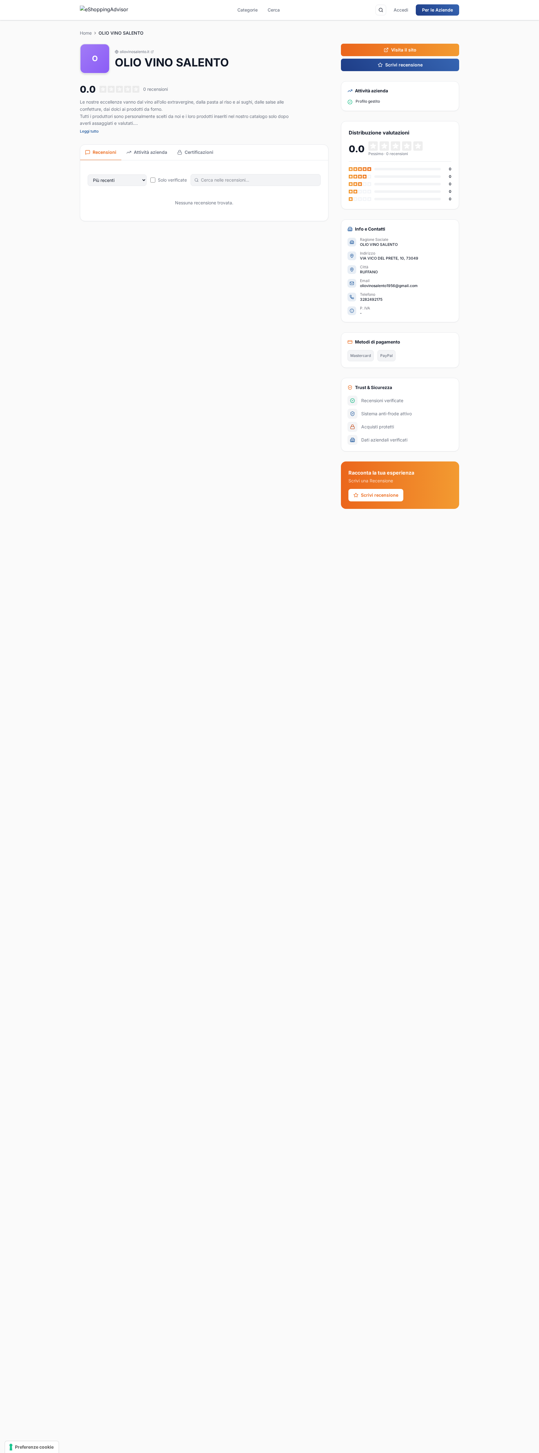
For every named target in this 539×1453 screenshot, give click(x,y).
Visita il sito (403, 49)
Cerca (274, 9)
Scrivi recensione (404, 64)
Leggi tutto (89, 131)
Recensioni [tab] (104, 152)
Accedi (401, 9)
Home (86, 33)
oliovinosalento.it (134, 51)
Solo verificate (172, 180)
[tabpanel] (204, 190)
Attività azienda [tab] (150, 152)
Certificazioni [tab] (199, 152)
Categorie (247, 9)
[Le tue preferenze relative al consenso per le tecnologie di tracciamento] (32, 1447)
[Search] (381, 10)
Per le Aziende (437, 9)
